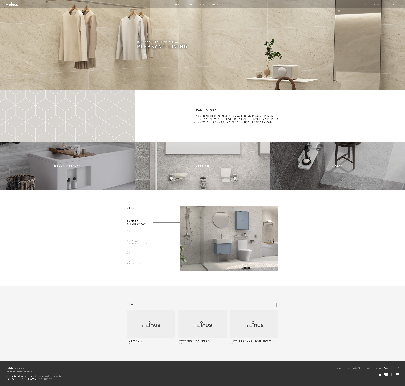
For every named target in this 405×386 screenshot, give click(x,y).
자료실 (386, 4)
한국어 (395, 4)
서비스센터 (377, 4)
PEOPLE (215, 4)
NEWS (202, 4)
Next (276, 48)
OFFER (190, 4)
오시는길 (368, 4)
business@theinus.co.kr (24, 371)
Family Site (387, 368)
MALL (228, 4)
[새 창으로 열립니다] (380, 375)
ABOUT (178, 4)
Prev (129, 48)
